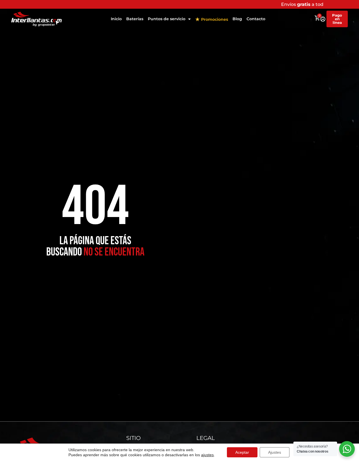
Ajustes (274, 452)
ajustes (207, 455)
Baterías (134, 18)
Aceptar (242, 452)
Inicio (116, 18)
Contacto (256, 18)
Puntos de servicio (166, 18)
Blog (237, 18)
